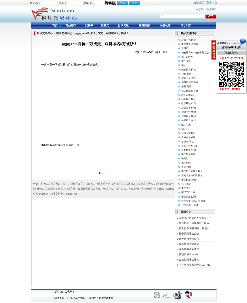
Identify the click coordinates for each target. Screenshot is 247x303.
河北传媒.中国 (188, 150)
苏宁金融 (186, 184)
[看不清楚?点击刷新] (110, 3)
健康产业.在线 (188, 120)
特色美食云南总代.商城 (193, 201)
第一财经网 (187, 56)
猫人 (183, 65)
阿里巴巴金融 (188, 192)
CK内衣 (185, 129)
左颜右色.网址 (188, 40)
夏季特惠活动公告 (189, 233)
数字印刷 (186, 124)
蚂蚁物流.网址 (188, 69)
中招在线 (186, 61)
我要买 (89, 25)
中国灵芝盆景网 (189, 196)
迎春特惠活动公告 (189, 238)
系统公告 (165, 25)
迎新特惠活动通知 (189, 249)
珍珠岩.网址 (187, 141)
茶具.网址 (186, 167)
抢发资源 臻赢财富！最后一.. (195, 228)
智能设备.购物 (188, 116)
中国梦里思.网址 (189, 44)
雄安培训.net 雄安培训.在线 (195, 52)
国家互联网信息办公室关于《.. (196, 218)
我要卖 (105, 25)
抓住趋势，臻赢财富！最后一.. (196, 223)
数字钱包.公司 (188, 103)
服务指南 (144, 25)
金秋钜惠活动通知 (189, 259)
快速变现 (198, 2)
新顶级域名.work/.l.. (189, 254)
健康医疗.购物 (188, 112)
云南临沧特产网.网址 (192, 175)
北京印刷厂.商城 (189, 205)
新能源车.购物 (188, 107)
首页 (55, 25)
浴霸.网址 (186, 86)
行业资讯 (123, 25)
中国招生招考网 (189, 179)
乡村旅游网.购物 (189, 82)
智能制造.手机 (188, 78)
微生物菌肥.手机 (189, 90)
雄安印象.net (187, 95)
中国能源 (186, 188)
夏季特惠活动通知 (189, 244)
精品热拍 (70, 25)
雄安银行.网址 (188, 99)
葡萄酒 (184, 158)
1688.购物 (186, 73)
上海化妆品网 (188, 137)
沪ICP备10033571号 (79, 297)
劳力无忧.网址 (188, 133)
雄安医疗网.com (189, 145)
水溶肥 (184, 48)
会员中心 (211, 2)
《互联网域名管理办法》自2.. (195, 264)
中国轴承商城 (188, 154)
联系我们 (211, 9)
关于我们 (201, 9)
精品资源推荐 (189, 33)
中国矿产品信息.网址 (192, 171)
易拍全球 (186, 162)
